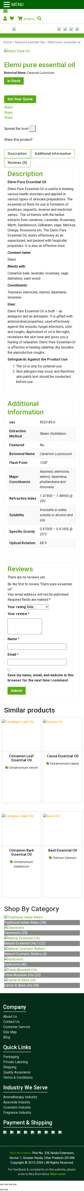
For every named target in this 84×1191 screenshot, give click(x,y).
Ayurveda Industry (16, 1102)
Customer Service (16, 1027)
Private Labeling (15, 1062)
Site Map (10, 1032)
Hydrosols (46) (15, 964)
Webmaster (58, 1174)
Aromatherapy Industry (20, 1097)
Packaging (11, 1057)
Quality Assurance (16, 1072)
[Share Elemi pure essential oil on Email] (5, 134)
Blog (6, 1037)
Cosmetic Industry (17, 1107)
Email (13, 654)
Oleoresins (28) (16, 933)
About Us (10, 1016)
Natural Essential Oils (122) (24, 943)
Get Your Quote (20, 99)
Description (17, 154)
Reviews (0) (17, 163)
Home (7, 42)
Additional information (53, 154)
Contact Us (11, 1022)
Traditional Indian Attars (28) (25, 922)
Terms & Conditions (18, 1077)
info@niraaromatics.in (22, 11)
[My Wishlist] (12, 19)
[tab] (17, 153)
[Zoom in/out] (14, 1184)
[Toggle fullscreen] (10, 1184)
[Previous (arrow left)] (1, 1189)
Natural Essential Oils (30, 42)
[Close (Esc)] (1, 1184)
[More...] (5, 123)
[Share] (6, 1184)
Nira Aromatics (21, 1153)
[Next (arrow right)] (6, 1189)
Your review (19, 614)
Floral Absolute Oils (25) (22, 975)
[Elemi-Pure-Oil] (42, 51)
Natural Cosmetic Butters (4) (25, 954)
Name (13, 639)
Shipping (9, 1067)
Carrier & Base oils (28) (21, 985)
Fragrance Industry (17, 1112)
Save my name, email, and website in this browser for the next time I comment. (41, 677)
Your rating (17, 607)
